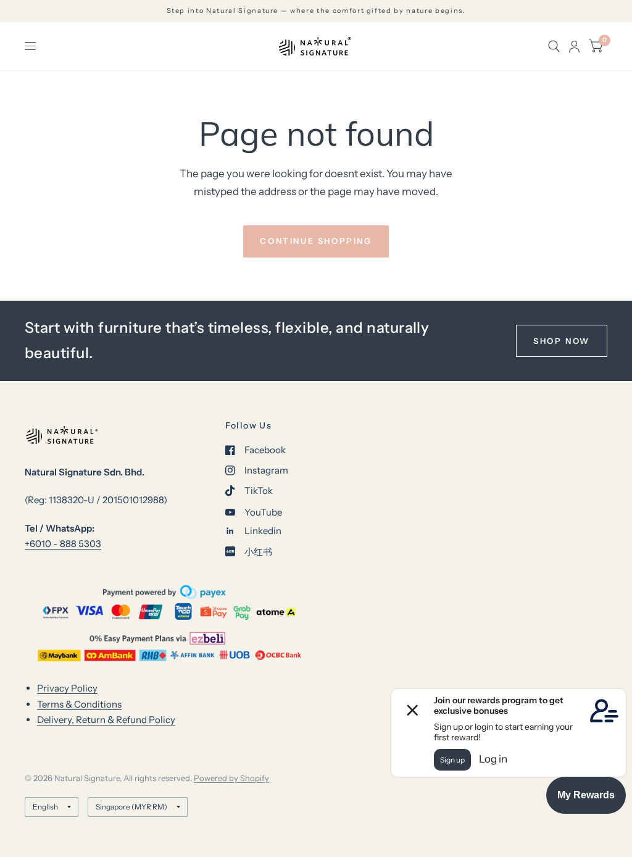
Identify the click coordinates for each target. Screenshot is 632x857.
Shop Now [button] (561, 341)
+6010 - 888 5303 (63, 544)
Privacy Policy (67, 688)
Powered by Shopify (231, 778)
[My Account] (574, 46)
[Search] (554, 46)
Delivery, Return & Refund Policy (106, 719)
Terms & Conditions (79, 704)
